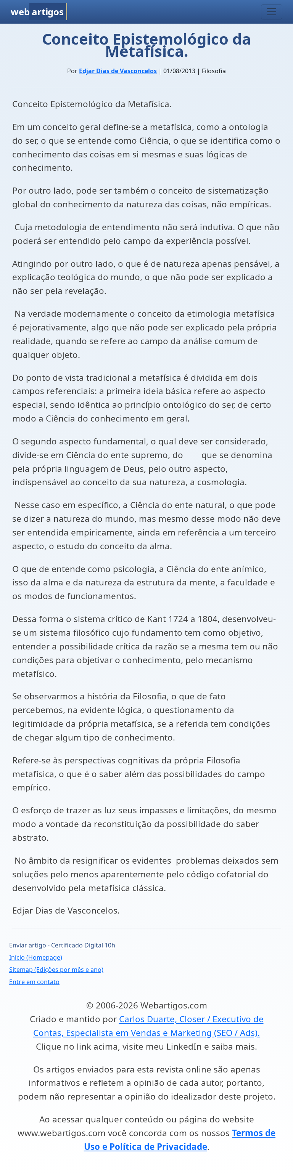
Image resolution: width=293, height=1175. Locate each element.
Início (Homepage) (35, 957)
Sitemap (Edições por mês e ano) (56, 969)
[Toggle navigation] (271, 11)
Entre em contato (34, 982)
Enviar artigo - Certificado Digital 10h (62, 945)
